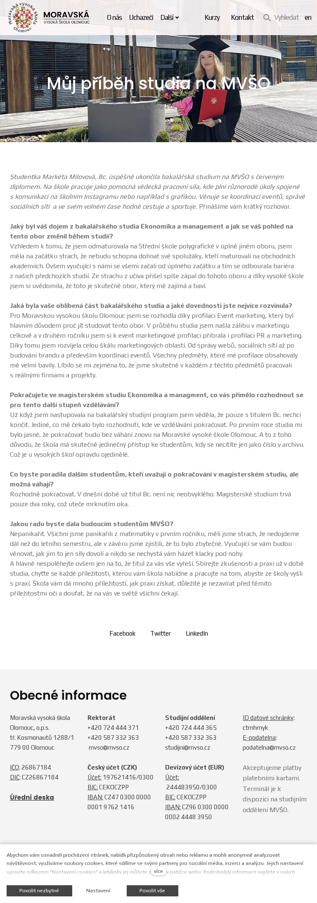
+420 (95, 727)
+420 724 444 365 (191, 727)
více (158, 871)
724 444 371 (121, 727)
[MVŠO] (49, 17)
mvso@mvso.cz (109, 747)
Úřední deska (32, 797)
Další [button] (167, 17)
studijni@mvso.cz (187, 747)
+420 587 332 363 (113, 737)
